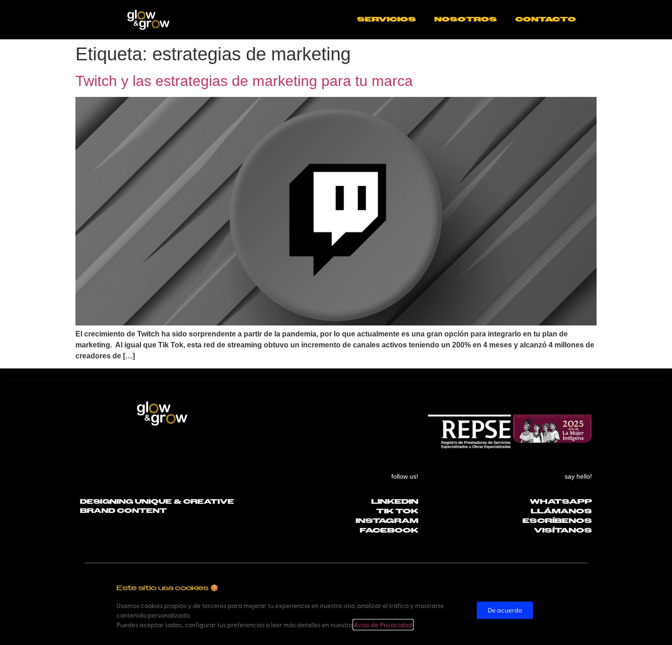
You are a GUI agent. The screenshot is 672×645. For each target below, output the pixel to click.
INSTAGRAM (387, 521)
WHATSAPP (561, 502)
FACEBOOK (389, 530)
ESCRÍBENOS (557, 521)
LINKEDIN (394, 502)
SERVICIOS (386, 19)
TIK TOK (397, 511)
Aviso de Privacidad (383, 624)
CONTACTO (545, 19)
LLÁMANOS (561, 511)
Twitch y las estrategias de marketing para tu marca (244, 81)
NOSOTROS (465, 19)
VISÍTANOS (563, 530)
